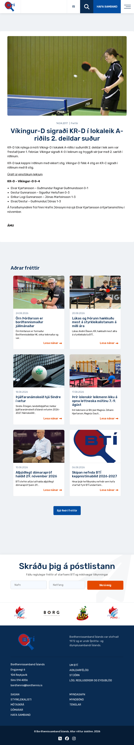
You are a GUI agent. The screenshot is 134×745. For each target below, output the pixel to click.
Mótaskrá (17, 704)
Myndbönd (76, 699)
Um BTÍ (73, 665)
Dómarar (17, 709)
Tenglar (75, 704)
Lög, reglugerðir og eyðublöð (90, 680)
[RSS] (60, 739)
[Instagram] (74, 739)
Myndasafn (77, 694)
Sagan (15, 694)
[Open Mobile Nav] (127, 6)
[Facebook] (67, 739)
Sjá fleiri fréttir (67, 510)
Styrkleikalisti (21, 699)
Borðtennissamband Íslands (26, 642)
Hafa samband (107, 6)
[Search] (86, 6)
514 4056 (22, 680)
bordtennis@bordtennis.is (26, 685)
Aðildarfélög (79, 670)
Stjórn (74, 675)
